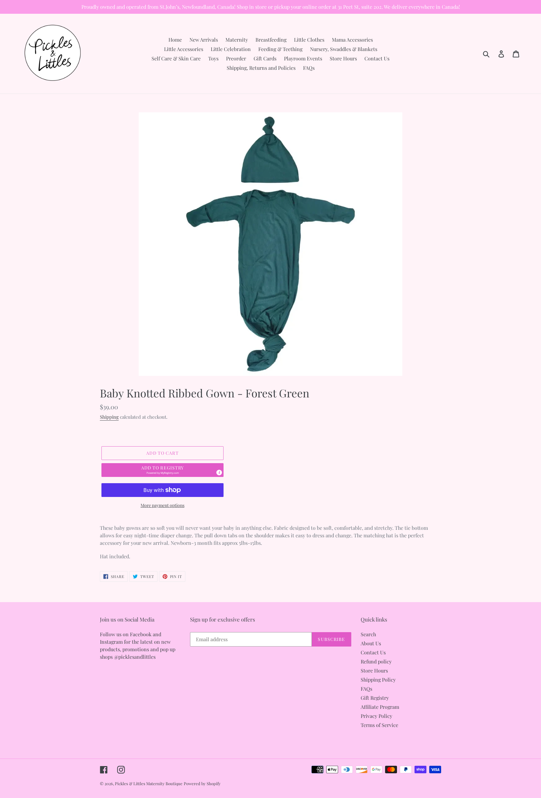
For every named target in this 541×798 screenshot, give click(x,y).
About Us (371, 643)
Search (368, 634)
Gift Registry (375, 697)
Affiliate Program (380, 706)
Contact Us (373, 652)
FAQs (366, 688)
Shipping (109, 417)
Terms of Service (379, 725)
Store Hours (374, 670)
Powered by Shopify (202, 783)
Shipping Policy (378, 679)
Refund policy (376, 661)
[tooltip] (219, 472)
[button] (162, 470)
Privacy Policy (376, 716)
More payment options (162, 505)
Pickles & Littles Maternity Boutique (149, 783)
